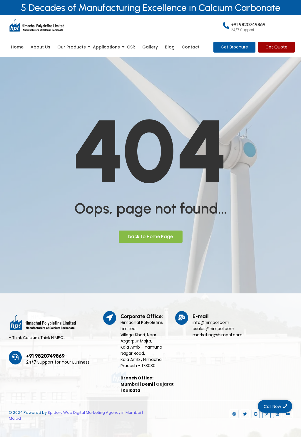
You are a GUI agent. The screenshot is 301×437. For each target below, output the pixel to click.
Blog (170, 47)
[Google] (256, 414)
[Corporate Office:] (109, 318)
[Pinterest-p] (266, 414)
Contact (191, 47)
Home (17, 47)
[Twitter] (245, 414)
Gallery (150, 47)
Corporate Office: (142, 316)
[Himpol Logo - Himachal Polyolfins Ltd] (37, 25)
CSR (131, 47)
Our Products (71, 47)
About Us (40, 47)
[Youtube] (288, 414)
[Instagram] (234, 414)
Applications (106, 47)
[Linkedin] (277, 414)
